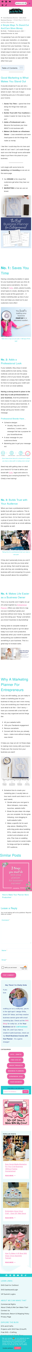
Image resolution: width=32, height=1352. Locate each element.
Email (4, 960)
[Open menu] (29, 3)
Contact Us (5, 1310)
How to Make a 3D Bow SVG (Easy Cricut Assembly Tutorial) (16, 1255)
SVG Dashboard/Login (9, 1290)
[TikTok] (6, 5)
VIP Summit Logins (8, 1294)
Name (4, 950)
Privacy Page (6, 1317)
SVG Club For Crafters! (10, 1285)
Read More (10, 1175)
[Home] (1, 17)
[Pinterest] (2, 5)
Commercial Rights (8, 1304)
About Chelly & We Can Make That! (14, 1307)
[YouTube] (9, 1)
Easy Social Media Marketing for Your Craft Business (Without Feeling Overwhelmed (16, 1167)
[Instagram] (6, 1)
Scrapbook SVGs (16, 1076)
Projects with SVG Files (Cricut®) (13, 1329)
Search (25, 1091)
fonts (11, 288)
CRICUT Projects (16, 1065)
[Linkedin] (21, 1275)
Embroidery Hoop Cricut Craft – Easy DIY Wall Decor (15, 1212)
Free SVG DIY (16, 1060)
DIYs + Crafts (16, 1054)
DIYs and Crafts (7, 1326)
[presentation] (16, 875)
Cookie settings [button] (8, 1348)
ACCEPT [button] (17, 1348)
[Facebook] (2, 1)
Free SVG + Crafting (9, 1332)
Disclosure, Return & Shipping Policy (15, 1314)
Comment (6, 920)
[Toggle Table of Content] (20, 67)
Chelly (4, 31)
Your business (16, 1082)
